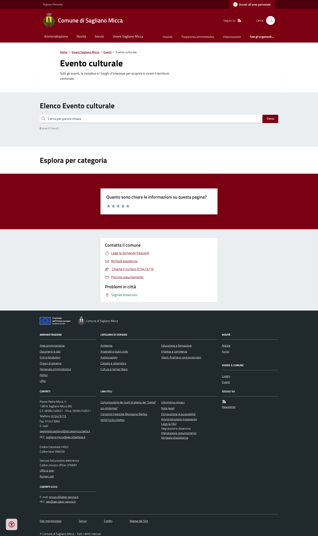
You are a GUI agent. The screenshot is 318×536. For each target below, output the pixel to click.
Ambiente (106, 345)
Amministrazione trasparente (179, 419)
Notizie (226, 345)
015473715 (58, 416)
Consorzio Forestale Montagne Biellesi (123, 414)
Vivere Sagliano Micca (128, 36)
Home (63, 52)
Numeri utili (47, 476)
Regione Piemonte (53, 4)
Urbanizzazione (232, 37)
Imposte (167, 37)
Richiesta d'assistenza (174, 437)
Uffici (43, 381)
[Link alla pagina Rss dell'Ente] (224, 401)
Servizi (99, 36)
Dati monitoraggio (50, 521)
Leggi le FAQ (168, 424)
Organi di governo (50, 363)
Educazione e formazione (176, 345)
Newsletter (229, 407)
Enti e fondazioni (50, 357)
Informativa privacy (173, 402)
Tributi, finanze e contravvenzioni (181, 357)
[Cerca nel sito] (269, 20)
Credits (108, 521)
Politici (44, 375)
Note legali (167, 408)
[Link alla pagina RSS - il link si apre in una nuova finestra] (239, 20)
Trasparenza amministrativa (197, 37)
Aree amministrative (52, 345)
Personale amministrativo (55, 369)
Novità (81, 36)
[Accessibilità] (12, 524)
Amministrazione (56, 36)
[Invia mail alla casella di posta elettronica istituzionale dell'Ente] (65, 431)
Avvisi (225, 351)
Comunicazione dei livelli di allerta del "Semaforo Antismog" (128, 405)
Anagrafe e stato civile (114, 351)
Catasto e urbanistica (113, 363)
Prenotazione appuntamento (178, 433)
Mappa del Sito (139, 521)
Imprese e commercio (174, 351)
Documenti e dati (50, 351)
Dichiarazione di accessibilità (178, 414)
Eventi (107, 52)
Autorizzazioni (108, 357)
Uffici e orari (47, 470)
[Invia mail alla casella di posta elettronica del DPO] (64, 497)
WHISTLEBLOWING (112, 420)
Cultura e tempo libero (114, 369)
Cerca (270, 118)
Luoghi (226, 376)
